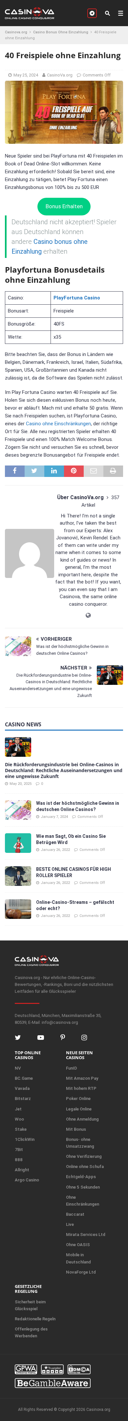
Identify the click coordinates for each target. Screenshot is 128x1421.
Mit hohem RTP (81, 1088)
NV (18, 1068)
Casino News (23, 724)
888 (19, 1159)
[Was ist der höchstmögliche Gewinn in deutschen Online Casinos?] (18, 810)
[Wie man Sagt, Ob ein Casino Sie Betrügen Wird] (18, 843)
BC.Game (24, 1078)
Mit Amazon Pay (82, 1078)
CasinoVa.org (60, 75)
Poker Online (78, 1098)
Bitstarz (23, 1098)
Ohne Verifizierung (84, 1156)
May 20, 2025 (21, 784)
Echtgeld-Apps (81, 1176)
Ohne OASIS (78, 1244)
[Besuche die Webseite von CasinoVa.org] (88, 615)
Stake (21, 1129)
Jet (18, 1109)
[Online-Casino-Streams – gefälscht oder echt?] (18, 909)
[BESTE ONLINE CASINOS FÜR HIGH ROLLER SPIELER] (18, 876)
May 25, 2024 (25, 75)
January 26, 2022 (55, 850)
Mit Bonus (76, 1129)
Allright (22, 1169)
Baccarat (75, 1214)
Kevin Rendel (94, 538)
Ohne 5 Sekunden (83, 1187)
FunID (71, 1068)
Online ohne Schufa (85, 1166)
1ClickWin (24, 1139)
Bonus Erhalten (64, 206)
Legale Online (79, 1109)
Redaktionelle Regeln (35, 1318)
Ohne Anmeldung (82, 1119)
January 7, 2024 (54, 817)
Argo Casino (27, 1179)
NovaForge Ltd (81, 1272)
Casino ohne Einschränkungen (58, 424)
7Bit (19, 1149)
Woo (19, 1119)
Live (70, 1224)
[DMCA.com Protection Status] (79, 1369)
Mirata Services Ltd (85, 1234)
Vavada (22, 1088)
